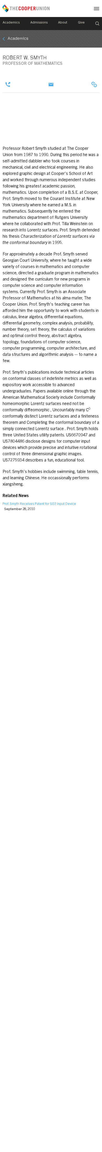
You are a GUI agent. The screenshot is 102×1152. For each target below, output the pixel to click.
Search (97, 23)
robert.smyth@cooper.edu (51, 84)
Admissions (39, 23)
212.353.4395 (8, 84)
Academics (11, 23)
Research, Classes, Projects (94, 84)
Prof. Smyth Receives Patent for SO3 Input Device (39, 504)
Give (81, 23)
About (62, 23)
